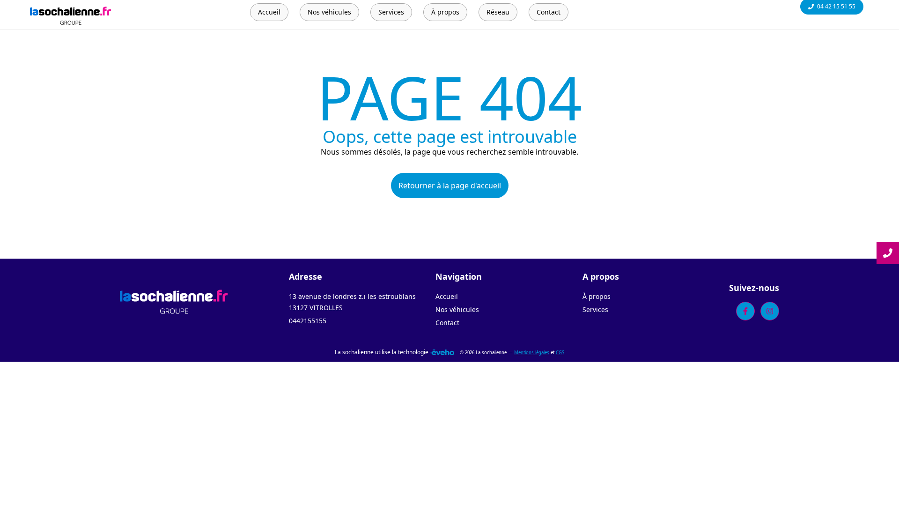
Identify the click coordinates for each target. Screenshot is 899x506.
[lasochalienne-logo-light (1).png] (71, 15)
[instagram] (769, 311)
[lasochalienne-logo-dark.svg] (174, 301)
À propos (596, 296)
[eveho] (442, 352)
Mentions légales (531, 353)
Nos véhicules (457, 309)
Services (595, 309)
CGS (560, 353)
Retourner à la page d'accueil (449, 185)
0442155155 (307, 320)
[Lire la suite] (888, 253)
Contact (447, 322)
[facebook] (745, 311)
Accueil (446, 296)
